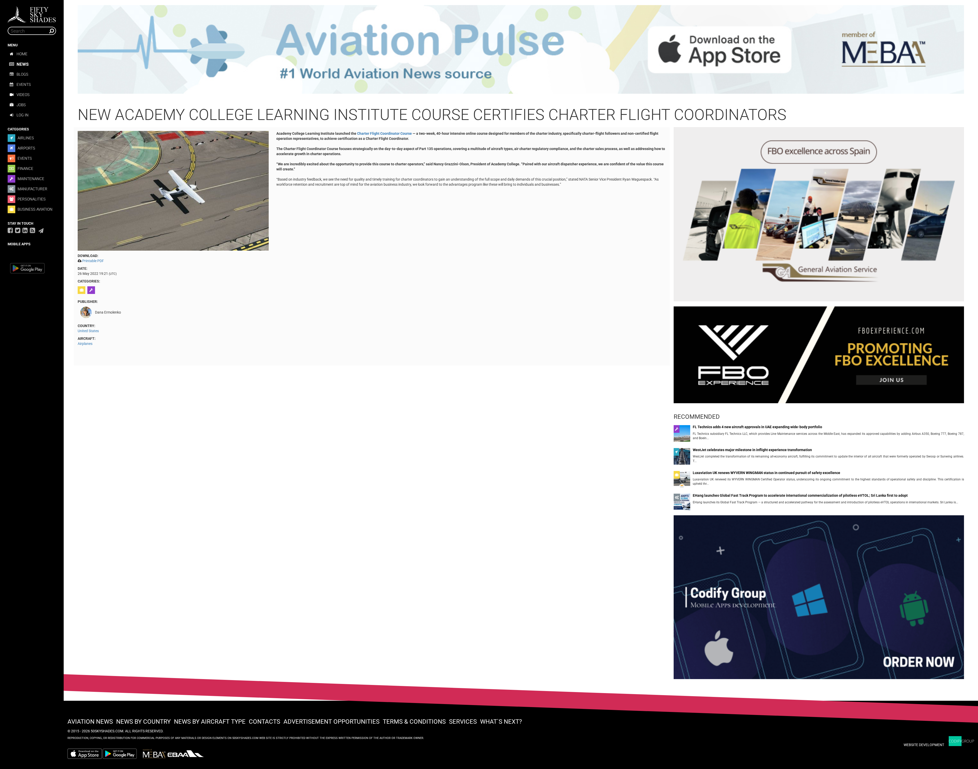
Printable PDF (93, 261)
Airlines (25, 138)
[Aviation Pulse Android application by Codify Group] (122, 754)
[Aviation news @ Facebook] (10, 230)
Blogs (22, 74)
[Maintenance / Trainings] (91, 290)
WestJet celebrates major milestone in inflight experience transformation (752, 450)
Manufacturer (32, 189)
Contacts (264, 721)
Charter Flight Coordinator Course (384, 133)
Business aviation (34, 209)
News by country (143, 721)
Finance (25, 168)
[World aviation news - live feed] (32, 230)
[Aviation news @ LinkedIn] (25, 230)
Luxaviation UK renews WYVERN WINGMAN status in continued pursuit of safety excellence (766, 473)
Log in (23, 115)
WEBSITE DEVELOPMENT (924, 745)
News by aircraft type (210, 721)
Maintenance (30, 179)
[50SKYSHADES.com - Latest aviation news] (32, 13)
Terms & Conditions (414, 721)
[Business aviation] (82, 290)
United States (88, 331)
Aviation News (90, 721)
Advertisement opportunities (331, 721)
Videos (23, 94)
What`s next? (501, 721)
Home (22, 54)
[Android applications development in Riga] (819, 599)
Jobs (21, 105)
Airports (26, 148)
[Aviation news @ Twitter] (17, 230)
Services (463, 721)
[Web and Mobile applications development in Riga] (961, 741)
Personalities (31, 199)
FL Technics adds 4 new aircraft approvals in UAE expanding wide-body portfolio (757, 427)
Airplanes (85, 344)
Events (24, 84)
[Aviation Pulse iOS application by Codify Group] (84, 754)
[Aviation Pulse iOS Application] (521, 49)
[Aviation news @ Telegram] (41, 230)
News (23, 64)
